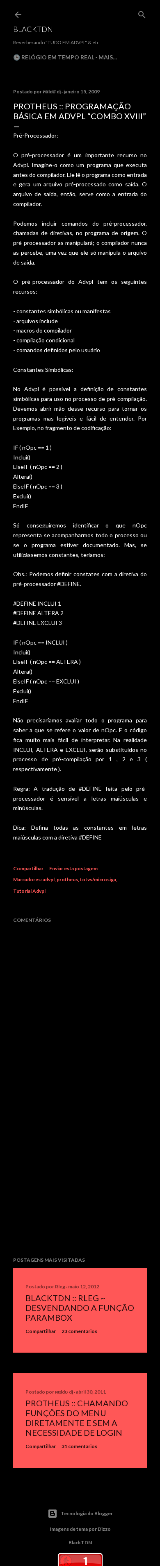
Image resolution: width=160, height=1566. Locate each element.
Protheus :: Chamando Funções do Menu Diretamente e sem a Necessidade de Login (76, 1417)
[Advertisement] (80, 1185)
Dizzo (104, 1529)
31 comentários (79, 1446)
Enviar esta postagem (73, 868)
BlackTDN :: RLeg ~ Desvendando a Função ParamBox (79, 1307)
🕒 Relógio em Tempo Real (53, 57)
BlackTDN (33, 29)
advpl (49, 879)
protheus (67, 879)
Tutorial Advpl (29, 891)
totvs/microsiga (98, 879)
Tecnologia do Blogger (87, 1513)
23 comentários (79, 1331)
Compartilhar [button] (28, 868)
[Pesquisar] (142, 13)
